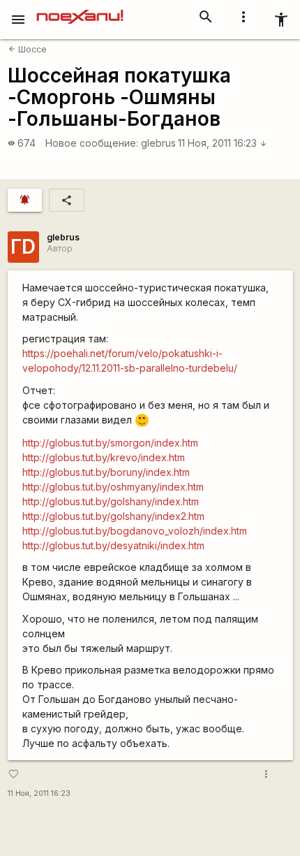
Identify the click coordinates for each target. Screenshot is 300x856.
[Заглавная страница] (80, 10)
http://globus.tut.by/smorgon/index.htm (110, 443)
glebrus (158, 143)
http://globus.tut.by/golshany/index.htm (110, 501)
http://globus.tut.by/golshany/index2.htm (113, 516)
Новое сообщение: (91, 143)
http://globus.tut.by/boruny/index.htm (106, 472)
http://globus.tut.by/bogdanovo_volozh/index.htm (134, 531)
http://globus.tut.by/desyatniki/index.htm (113, 545)
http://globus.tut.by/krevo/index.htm (103, 457)
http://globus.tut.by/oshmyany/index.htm (113, 487)
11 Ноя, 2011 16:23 (222, 143)
